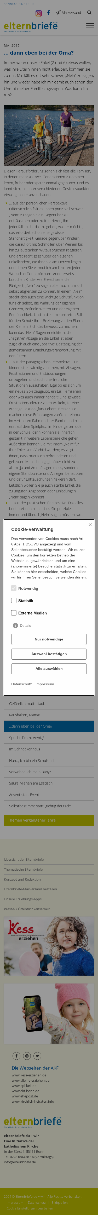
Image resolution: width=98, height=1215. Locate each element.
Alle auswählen (49, 668)
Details (25, 625)
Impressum (45, 684)
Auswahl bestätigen (49, 654)
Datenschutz (21, 684)
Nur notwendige (49, 639)
